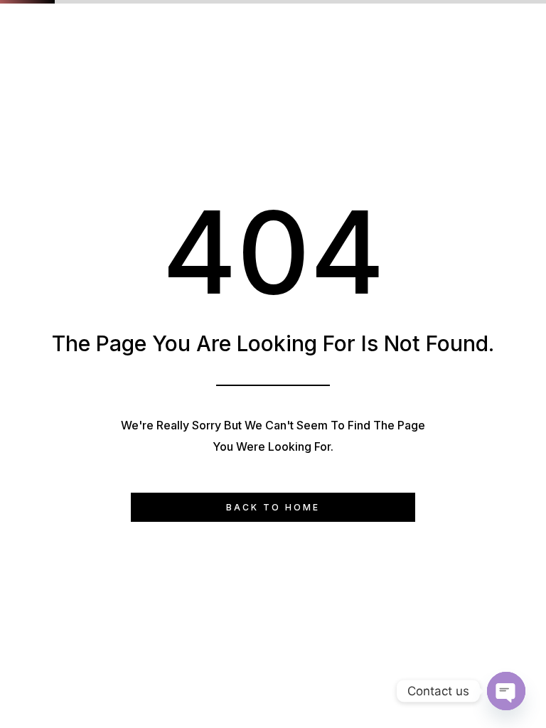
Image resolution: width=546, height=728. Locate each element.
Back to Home (273, 507)
